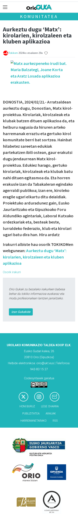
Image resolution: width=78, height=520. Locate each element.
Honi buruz (27, 406)
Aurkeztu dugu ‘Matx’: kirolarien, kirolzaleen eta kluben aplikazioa (34, 257)
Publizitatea (31, 413)
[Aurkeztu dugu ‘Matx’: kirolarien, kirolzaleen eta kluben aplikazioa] (39, 79)
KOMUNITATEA (39, 16)
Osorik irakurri (12, 272)
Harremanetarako (33, 420)
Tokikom (13, 53)
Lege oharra (50, 406)
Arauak (51, 413)
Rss (55, 420)
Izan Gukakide (20, 312)
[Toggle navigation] (5, 7)
